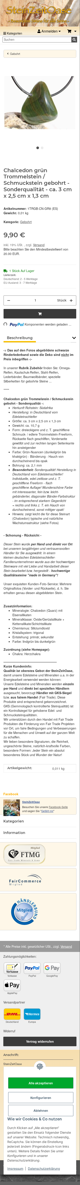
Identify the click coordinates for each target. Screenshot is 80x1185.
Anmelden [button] (50, 31)
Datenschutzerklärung (44, 1168)
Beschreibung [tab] (20, 338)
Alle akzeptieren (41, 1083)
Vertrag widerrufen (40, 1041)
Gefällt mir (47, 811)
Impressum (15, 1168)
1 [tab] (37, 148)
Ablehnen (40, 1110)
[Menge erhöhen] (71, 300)
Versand (39, 245)
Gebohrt (26, 222)
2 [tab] (42, 148)
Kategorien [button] (13, 821)
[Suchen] (74, 39)
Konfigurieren (40, 1098)
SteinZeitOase (31, 802)
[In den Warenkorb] (7, 64)
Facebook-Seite (58, 807)
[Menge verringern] (9, 300)
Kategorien (14, 33)
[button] (72, 31)
